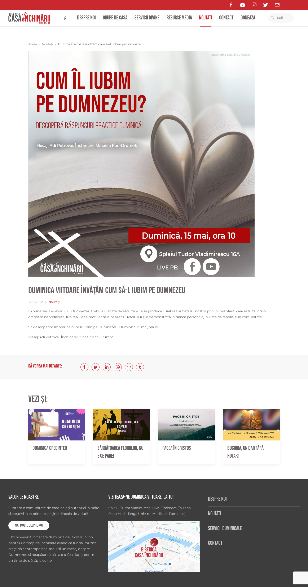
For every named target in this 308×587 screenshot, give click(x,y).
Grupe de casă (115, 18)
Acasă (32, 44)
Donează (248, 18)
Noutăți (205, 18)
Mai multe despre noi (29, 525)
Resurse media (179, 18)
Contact (226, 18)
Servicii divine (147, 18)
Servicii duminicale (225, 528)
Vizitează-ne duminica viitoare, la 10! (140, 497)
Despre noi (86, 18)
